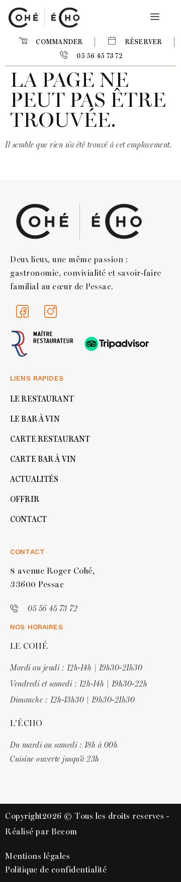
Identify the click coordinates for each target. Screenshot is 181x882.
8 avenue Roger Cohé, (52, 571)
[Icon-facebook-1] (22, 311)
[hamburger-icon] (153, 17)
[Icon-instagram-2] (50, 311)
